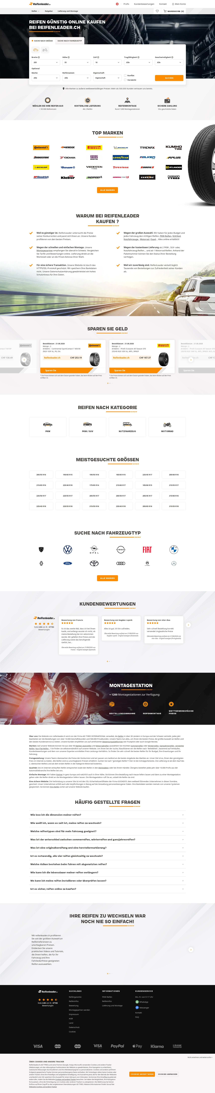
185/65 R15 (121, 474)
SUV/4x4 (176, 236)
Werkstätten (103, 767)
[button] (86, 650)
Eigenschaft (98, 73)
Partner (59, 774)
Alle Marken (107, 190)
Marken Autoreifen (83, 745)
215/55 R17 (174, 485)
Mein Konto (180, 4)
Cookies (72, 1031)
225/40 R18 (67, 485)
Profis (126, 4)
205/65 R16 (147, 506)
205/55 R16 (41, 474)
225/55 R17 (67, 495)
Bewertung (73, 1005)
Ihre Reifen (54, 787)
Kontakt (163, 4)
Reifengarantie (75, 997)
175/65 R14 (94, 485)
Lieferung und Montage (68, 11)
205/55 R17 (94, 495)
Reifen (120, 736)
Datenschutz (74, 1027)
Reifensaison (68, 73)
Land (71, 1023)
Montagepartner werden (79, 1010)
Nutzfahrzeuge (131, 239)
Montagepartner (45, 250)
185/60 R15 (147, 485)
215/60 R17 (121, 485)
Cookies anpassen (167, 1074)
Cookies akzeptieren (142, 1074)
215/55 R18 (174, 506)
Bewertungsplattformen (112, 741)
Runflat (130, 75)
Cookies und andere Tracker (65, 1079)
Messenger (144, 1007)
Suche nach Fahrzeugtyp (70, 41)
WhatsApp (143, 1002)
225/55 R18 (67, 506)
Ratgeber (49, 11)
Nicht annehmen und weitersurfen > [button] (200, 1057)
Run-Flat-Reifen (42, 748)
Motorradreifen (102, 745)
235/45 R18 (121, 506)
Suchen (169, 78)
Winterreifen (153, 745)
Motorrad (144, 239)
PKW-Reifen (165, 236)
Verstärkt (131, 80)
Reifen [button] (34, 11)
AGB (71, 1018)
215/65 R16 (41, 485)
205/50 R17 (121, 495)
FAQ (137, 1017)
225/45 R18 (41, 506)
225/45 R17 (147, 474)
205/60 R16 (174, 474)
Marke (35, 73)
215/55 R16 (94, 506)
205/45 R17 (147, 495)
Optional (36, 68)
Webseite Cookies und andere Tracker (43, 1087)
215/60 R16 (174, 495)
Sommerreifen (137, 745)
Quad (153, 239)
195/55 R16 (94, 474)
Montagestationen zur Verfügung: (147, 699)
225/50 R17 (41, 495)
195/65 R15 (67, 474)
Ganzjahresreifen (167, 745)
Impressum (74, 1014)
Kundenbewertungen (144, 4)
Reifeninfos (74, 1001)
